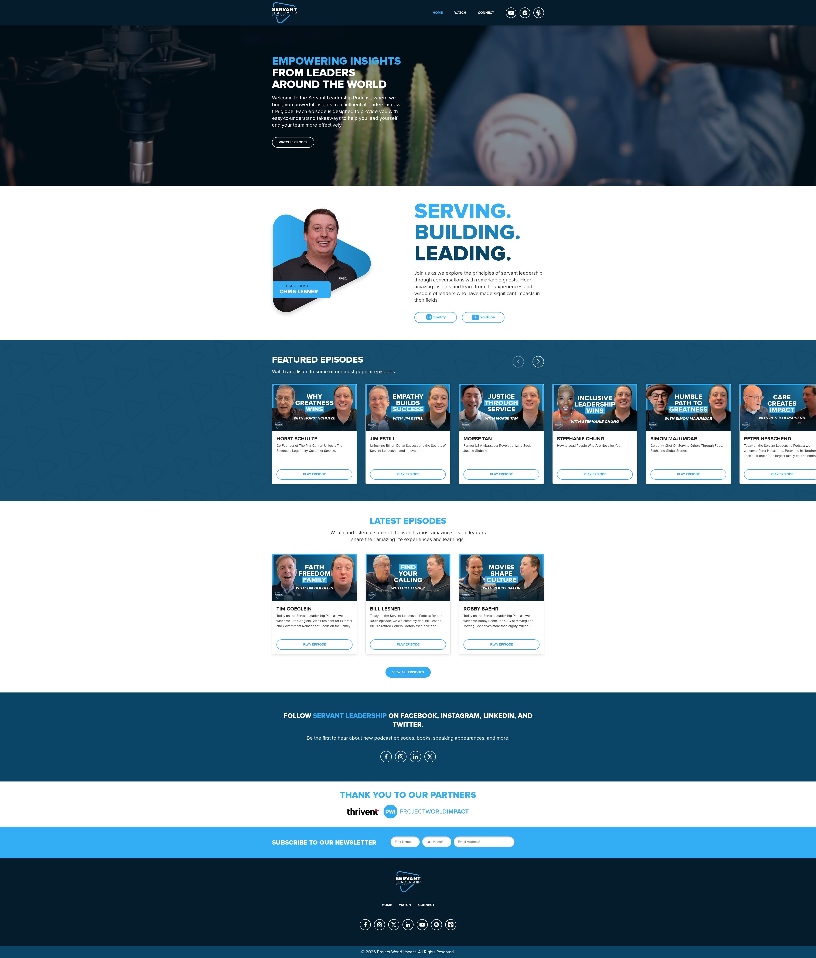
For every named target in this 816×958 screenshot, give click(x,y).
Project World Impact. (397, 952)
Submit (530, 842)
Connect (426, 905)
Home (387, 905)
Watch (405, 905)
